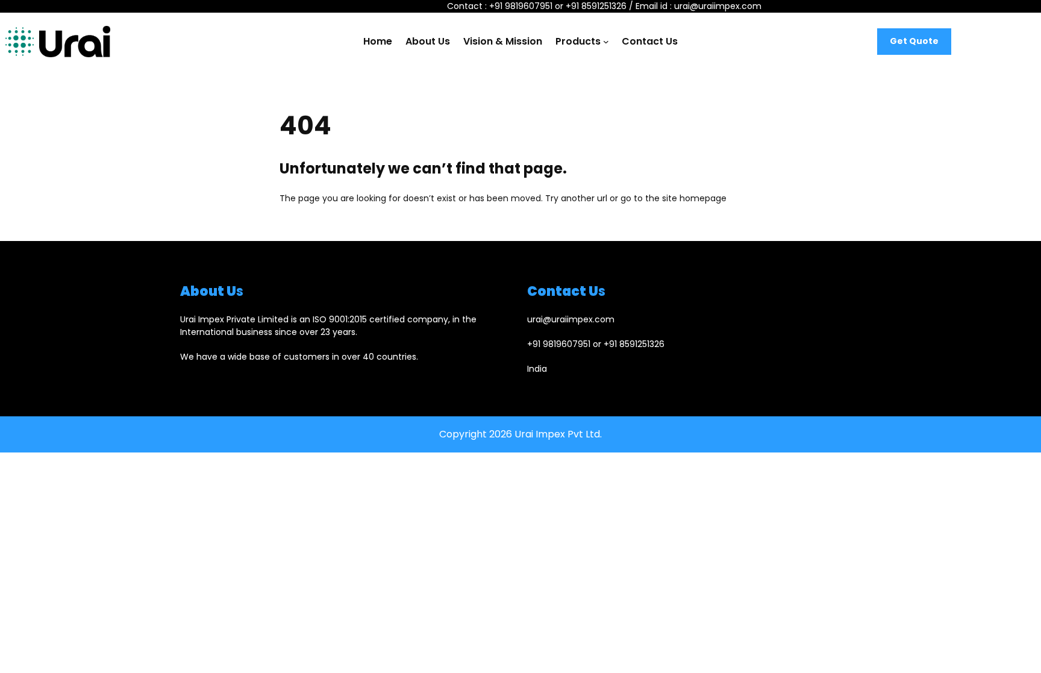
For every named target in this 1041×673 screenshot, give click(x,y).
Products (578, 41)
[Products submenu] (606, 42)
